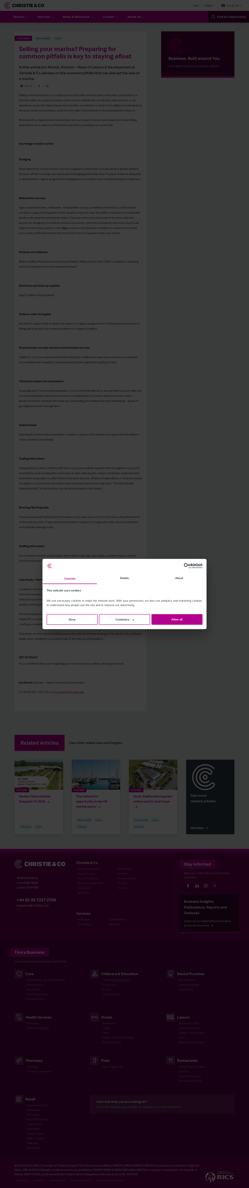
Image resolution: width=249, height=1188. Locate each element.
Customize (122, 619)
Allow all (176, 619)
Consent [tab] (69, 578)
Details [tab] (124, 577)
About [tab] (179, 577)
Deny (72, 619)
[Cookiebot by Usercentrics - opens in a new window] (187, 566)
